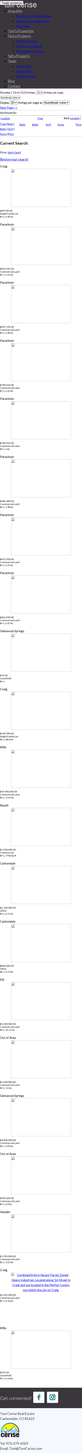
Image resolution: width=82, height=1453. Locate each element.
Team (12, 61)
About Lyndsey (26, 76)
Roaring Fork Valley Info (32, 21)
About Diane (24, 71)
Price (78, 124)
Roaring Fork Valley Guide (33, 16)
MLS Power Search (29, 46)
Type (40, 118)
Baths (35, 124)
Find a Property (19, 36)
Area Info (15, 11)
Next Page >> (9, 107)
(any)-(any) (14, 152)
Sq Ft (48, 124)
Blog (11, 81)
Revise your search (14, 159)
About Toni (23, 66)
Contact (14, 86)
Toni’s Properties (21, 31)
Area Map (23, 26)
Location (5, 118)
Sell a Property (19, 56)
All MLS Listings (27, 41)
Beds (22, 124)
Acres (61, 124)
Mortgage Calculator (30, 51)
